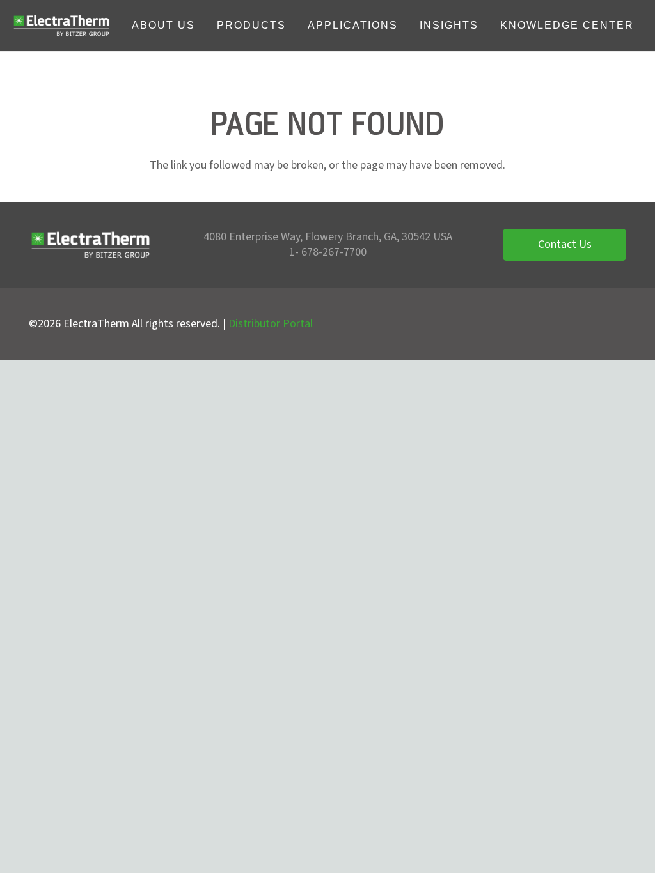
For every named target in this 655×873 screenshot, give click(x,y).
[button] (204, 25)
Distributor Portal (270, 324)
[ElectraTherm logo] (61, 26)
